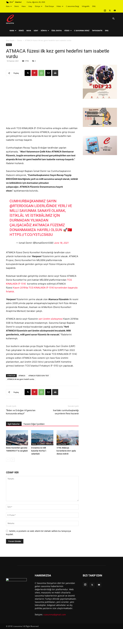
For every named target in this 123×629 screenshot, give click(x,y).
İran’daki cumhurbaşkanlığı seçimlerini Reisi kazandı (66, 412)
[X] (110, 10)
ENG (94, 6)
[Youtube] (114, 10)
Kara (7, 6)
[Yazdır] (55, 73)
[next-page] (13, 460)
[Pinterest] (35, 73)
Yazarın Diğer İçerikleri (34, 424)
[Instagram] (105, 10)
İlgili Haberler (14, 424)
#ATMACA (41, 225)
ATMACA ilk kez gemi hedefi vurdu (20, 379)
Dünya (37, 6)
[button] (113, 18)
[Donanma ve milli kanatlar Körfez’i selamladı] (42, 437)
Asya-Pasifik (61, 444)
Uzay (30, 6)
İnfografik (85, 6)
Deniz (16, 6)
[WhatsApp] (41, 73)
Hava (24, 6)
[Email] (48, 73)
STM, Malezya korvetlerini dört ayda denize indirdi (66, 451)
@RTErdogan (21, 206)
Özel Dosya (49, 6)
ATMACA (22, 375)
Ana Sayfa (10, 40)
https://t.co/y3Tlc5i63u (31, 235)
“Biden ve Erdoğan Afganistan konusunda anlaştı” (20, 412)
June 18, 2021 (61, 242)
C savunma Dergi (72, 6)
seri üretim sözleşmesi (51, 318)
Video (59, 6)
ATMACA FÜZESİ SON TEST (38, 375)
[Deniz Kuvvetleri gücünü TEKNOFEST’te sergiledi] (17, 437)
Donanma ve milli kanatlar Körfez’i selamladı (38, 451)
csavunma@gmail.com (54, 614)
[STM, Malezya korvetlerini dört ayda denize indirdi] (68, 437)
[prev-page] (8, 460)
